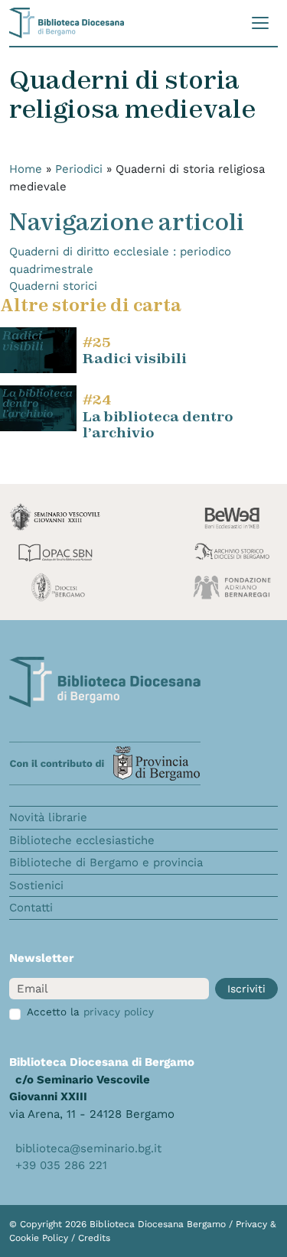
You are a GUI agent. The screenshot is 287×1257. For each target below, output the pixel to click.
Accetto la (90, 1011)
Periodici (79, 169)
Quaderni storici (53, 286)
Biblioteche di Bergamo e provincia (106, 862)
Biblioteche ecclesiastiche (82, 840)
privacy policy (118, 1011)
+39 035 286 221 (61, 1165)
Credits (94, 1238)
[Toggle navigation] (260, 23)
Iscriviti (246, 989)
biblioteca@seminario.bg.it (88, 1148)
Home (25, 169)
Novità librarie (48, 817)
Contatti (31, 907)
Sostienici (36, 885)
